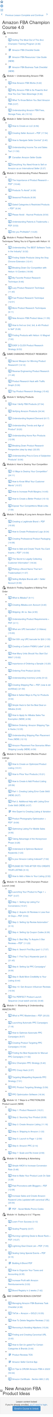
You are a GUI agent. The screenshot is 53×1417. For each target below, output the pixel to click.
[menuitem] (2, 6)
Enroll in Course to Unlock (26, 1408)
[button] (2, 2)
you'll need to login (38, 1404)
